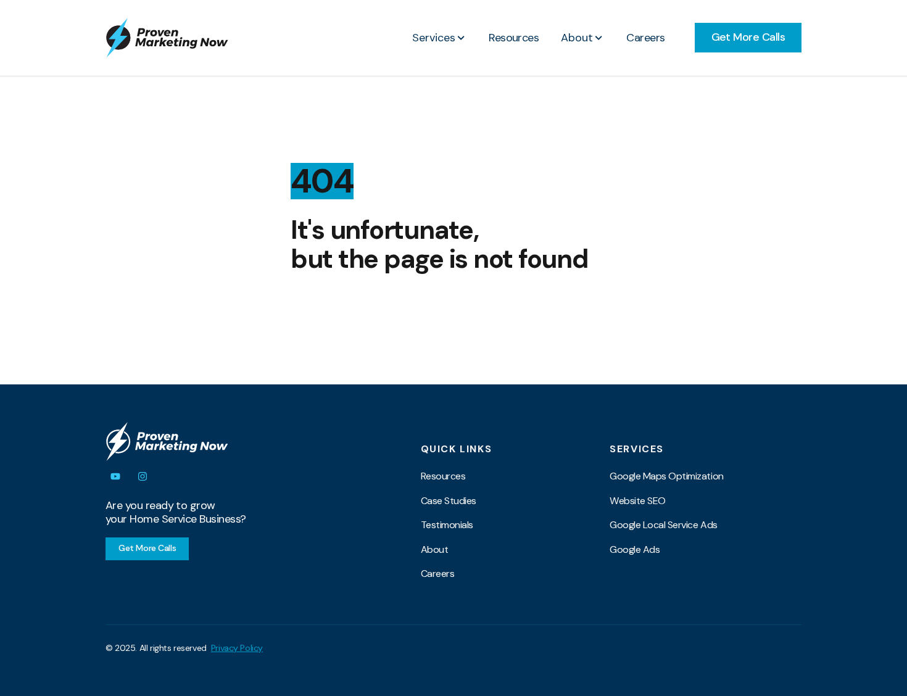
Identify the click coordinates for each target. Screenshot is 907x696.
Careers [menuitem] (438, 573)
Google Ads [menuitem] (635, 549)
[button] (439, 37)
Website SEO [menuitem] (638, 500)
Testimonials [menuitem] (447, 524)
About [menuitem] (435, 549)
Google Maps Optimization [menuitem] (666, 476)
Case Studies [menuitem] (448, 500)
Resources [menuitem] (443, 476)
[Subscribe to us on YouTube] (115, 476)
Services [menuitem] (637, 449)
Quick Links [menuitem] (456, 449)
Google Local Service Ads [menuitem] (663, 524)
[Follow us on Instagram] (142, 476)
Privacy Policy (237, 647)
